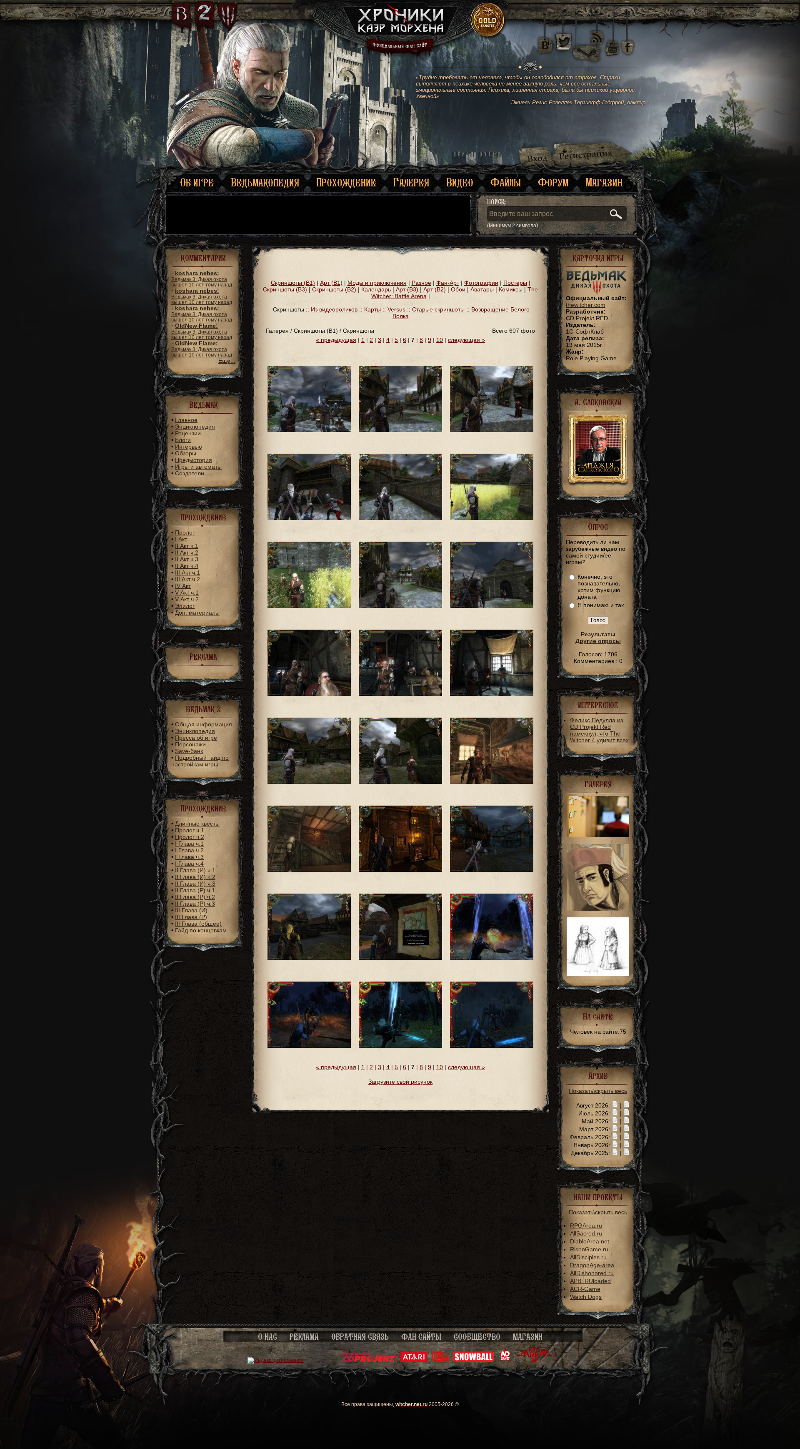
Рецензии (188, 433)
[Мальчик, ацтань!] (400, 606)
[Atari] (414, 1360)
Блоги (183, 440)
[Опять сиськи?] (400, 781)
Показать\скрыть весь (598, 1090)
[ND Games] (505, 1360)
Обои (458, 289)
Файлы (505, 182)
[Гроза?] (491, 957)
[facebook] (627, 42)
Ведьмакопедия (265, 182)
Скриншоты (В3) (285, 289)
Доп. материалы (197, 612)
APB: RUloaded (590, 1281)
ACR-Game (585, 1289)
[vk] (545, 42)
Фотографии (481, 282)
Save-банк (189, 751)
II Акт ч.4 (186, 566)
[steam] (588, 42)
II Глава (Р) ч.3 (195, 903)
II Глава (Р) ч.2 (195, 897)
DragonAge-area (592, 1265)
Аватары (482, 289)
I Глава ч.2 (189, 850)
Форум (553, 182)
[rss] (597, 32)
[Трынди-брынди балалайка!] (491, 694)
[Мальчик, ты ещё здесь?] (491, 606)
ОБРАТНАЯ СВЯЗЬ (360, 1336)
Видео (459, 182)
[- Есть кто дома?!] (309, 869)
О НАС (267, 1336)
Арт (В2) (434, 289)
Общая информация (203, 724)
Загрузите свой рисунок (400, 1081)
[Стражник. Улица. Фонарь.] (400, 869)
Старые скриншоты (438, 309)
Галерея (411, 182)
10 (439, 340)
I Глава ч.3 (189, 857)
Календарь (376, 289)
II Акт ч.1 (186, 545)
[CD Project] (369, 1360)
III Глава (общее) (198, 923)
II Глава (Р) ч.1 (195, 890)
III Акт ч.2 (187, 579)
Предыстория (193, 460)
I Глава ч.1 (189, 843)
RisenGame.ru (589, 1249)
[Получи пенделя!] (400, 1045)
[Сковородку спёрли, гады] (491, 781)
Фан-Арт (447, 282)
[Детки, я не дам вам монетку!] (309, 606)
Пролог (185, 532)
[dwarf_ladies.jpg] (598, 973)
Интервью (188, 446)
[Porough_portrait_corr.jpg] (598, 908)
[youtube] (612, 42)
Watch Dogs (586, 1296)
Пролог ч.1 (189, 830)
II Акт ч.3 (186, 559)
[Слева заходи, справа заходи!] (309, 518)
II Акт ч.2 (186, 552)
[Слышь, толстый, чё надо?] (491, 430)
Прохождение (346, 182)
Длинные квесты (197, 823)
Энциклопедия (195, 426)
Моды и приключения (377, 282)
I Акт (181, 539)
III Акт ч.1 (187, 572)
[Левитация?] (309, 430)
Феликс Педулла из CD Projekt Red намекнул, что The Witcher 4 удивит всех (599, 730)
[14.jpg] (598, 835)
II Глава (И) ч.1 (195, 870)
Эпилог (185, 606)
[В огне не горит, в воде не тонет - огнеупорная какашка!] (309, 1045)
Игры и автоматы (198, 466)
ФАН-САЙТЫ (421, 1336)
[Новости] (615, 1105)
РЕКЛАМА (304, 1336)
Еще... (226, 360)
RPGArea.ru (586, 1225)
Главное (186, 420)
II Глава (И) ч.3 (195, 883)
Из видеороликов (334, 309)
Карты (372, 309)
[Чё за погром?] (491, 869)
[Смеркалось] (309, 957)
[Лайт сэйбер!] (491, 1045)
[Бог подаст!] (309, 781)
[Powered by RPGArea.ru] (534, 1360)
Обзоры (185, 453)
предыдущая (336, 340)
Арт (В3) (407, 289)
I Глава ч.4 (189, 863)
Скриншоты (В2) (334, 289)
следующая (466, 340)
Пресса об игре (196, 737)
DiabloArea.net (589, 1241)
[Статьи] (626, 1105)
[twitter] (562, 42)
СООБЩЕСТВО (477, 1336)
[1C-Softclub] (440, 1360)
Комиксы (510, 289)
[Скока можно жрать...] (400, 694)
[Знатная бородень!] (309, 694)
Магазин (603, 182)
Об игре (197, 182)
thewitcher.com (585, 304)
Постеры (515, 282)
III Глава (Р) (191, 917)
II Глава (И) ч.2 (195, 877)
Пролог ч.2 (189, 837)
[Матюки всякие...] (400, 957)
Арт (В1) (331, 282)
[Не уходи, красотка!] (400, 430)
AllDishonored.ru (592, 1273)
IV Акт (183, 586)
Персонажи (190, 744)
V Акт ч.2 (187, 599)
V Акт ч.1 (187, 592)
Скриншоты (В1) (293, 282)
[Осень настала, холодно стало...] (491, 518)
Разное (421, 282)
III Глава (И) (191, 910)
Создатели (189, 473)
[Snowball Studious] (473, 1360)
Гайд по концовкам (201, 930)
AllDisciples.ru (588, 1257)
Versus (396, 309)
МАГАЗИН (527, 1336)
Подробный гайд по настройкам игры (200, 761)
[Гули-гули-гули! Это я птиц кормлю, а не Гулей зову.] (400, 518)
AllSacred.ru (586, 1233)
